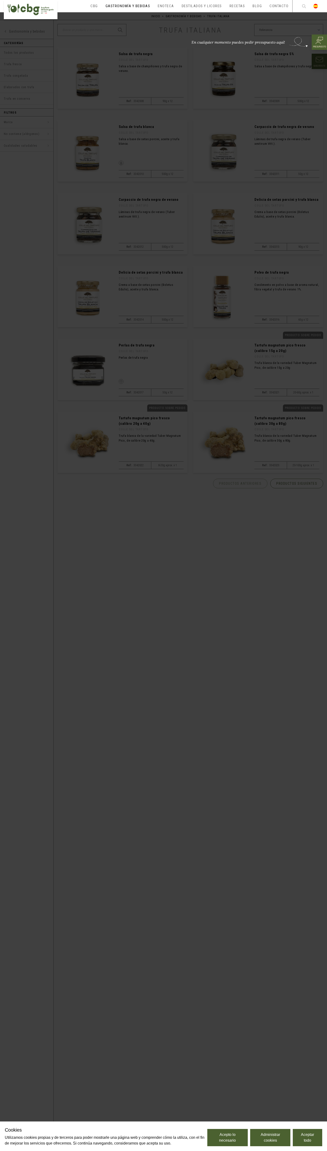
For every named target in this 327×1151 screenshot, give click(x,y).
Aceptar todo (307, 1137)
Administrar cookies (270, 1137)
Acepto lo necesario (227, 1137)
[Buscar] (304, 6)
